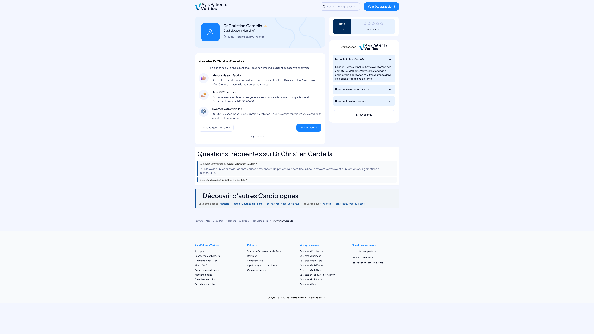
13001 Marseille (260, 220)
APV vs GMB (201, 265)
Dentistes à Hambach (310, 255)
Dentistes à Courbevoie (311, 251)
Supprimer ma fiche (260, 136)
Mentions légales (203, 274)
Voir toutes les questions (364, 251)
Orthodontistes (255, 260)
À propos (199, 251)
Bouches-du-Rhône (238, 220)
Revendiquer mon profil (216, 127)
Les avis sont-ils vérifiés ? (364, 257)
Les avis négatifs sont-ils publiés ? (368, 262)
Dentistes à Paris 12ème (311, 270)
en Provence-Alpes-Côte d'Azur (283, 203)
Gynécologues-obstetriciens (262, 265)
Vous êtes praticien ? (381, 6)
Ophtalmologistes (256, 270)
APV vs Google (309, 127)
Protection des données (207, 270)
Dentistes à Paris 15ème (311, 265)
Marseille (224, 203)
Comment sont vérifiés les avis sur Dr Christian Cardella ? (228, 164)
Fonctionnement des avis (207, 255)
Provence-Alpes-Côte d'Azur (209, 220)
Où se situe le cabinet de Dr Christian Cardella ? (223, 180)
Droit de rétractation (205, 279)
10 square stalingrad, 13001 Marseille (246, 36)
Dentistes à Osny (307, 284)
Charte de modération (206, 260)
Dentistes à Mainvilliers (310, 260)
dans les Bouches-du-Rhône (248, 203)
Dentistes (252, 255)
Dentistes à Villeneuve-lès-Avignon (317, 274)
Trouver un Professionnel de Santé (264, 251)
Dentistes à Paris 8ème (310, 279)
